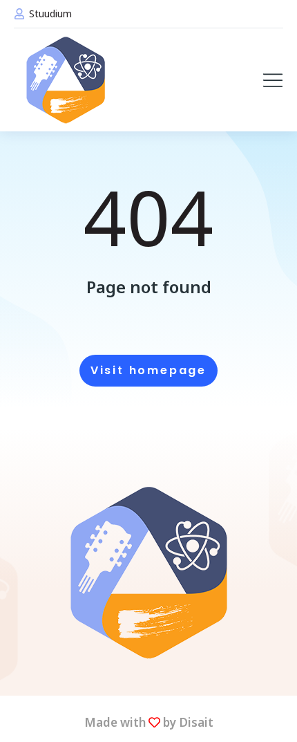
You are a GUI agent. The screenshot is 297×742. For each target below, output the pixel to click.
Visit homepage (148, 370)
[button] (272, 80)
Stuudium (50, 13)
